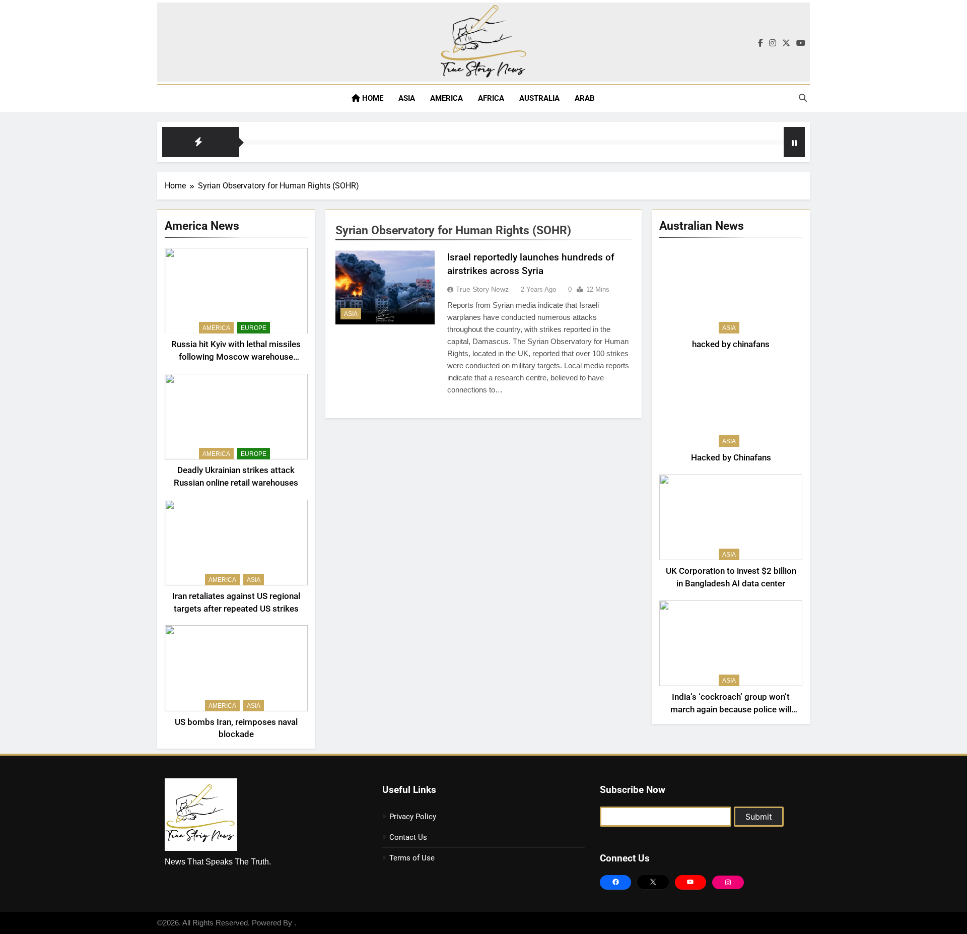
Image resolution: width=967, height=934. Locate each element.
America (446, 98)
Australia (539, 98)
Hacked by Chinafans (731, 457)
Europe (253, 327)
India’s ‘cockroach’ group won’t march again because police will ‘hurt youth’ (730, 709)
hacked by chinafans (731, 344)
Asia (406, 98)
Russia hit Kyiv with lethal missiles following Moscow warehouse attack (236, 357)
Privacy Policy (412, 816)
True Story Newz (482, 289)
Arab (585, 98)
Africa (491, 98)
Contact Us (408, 837)
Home (371, 98)
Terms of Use (412, 857)
